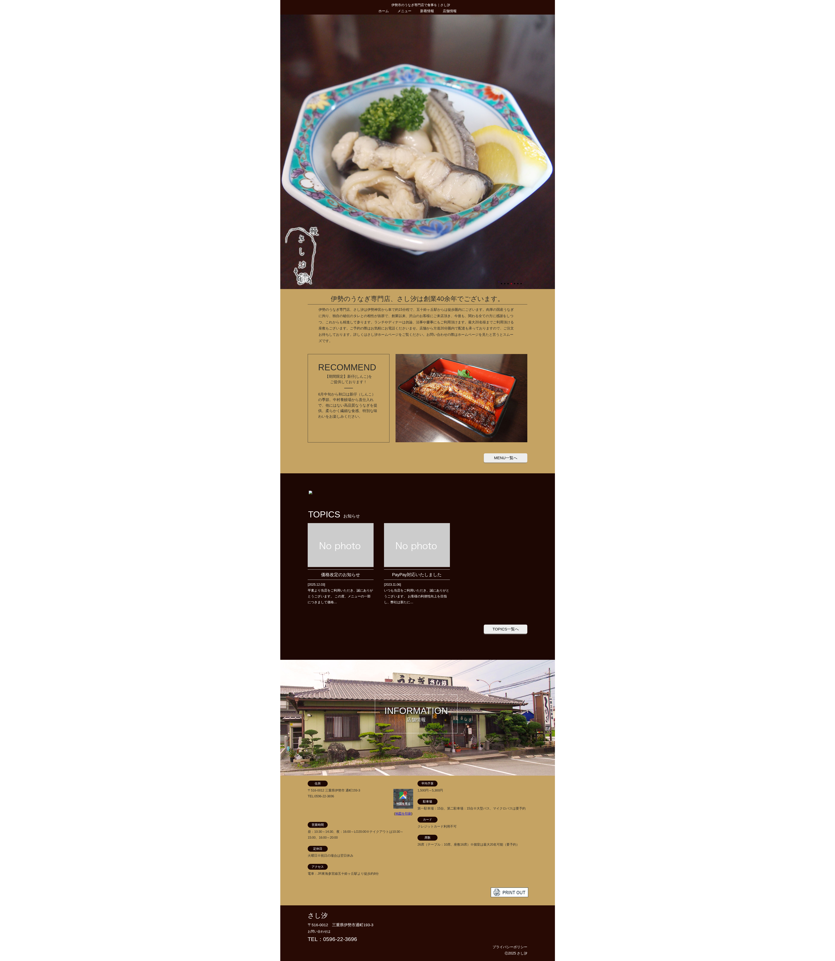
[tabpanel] (417, 152)
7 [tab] (521, 281)
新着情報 (427, 11)
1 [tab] (502, 281)
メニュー (404, 11)
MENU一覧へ (505, 458)
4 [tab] (511, 281)
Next (282, 152)
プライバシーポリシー (510, 947)
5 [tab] (515, 281)
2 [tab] (505, 281)
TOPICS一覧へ (506, 629)
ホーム (383, 11)
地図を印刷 (403, 813)
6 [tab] (518, 281)
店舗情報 (450, 11)
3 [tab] (508, 281)
